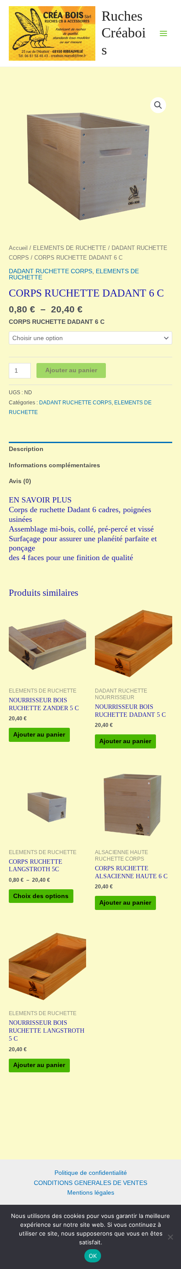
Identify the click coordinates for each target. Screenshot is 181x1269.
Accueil (18, 248)
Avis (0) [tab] (20, 481)
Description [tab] (26, 449)
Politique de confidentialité (90, 1173)
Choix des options (41, 896)
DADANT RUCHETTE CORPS (50, 271)
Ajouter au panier (71, 370)
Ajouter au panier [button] (39, 734)
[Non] (170, 1236)
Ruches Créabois (123, 33)
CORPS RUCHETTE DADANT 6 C (57, 322)
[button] (158, 105)
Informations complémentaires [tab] (54, 465)
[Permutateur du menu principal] (163, 33)
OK (93, 1255)
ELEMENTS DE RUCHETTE (69, 248)
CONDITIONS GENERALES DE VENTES (90, 1183)
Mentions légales (90, 1192)
